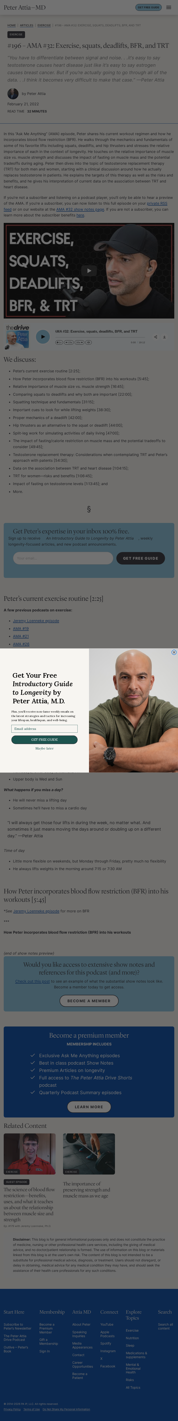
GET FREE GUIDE (44, 740)
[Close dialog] (174, 652)
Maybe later (44, 748)
